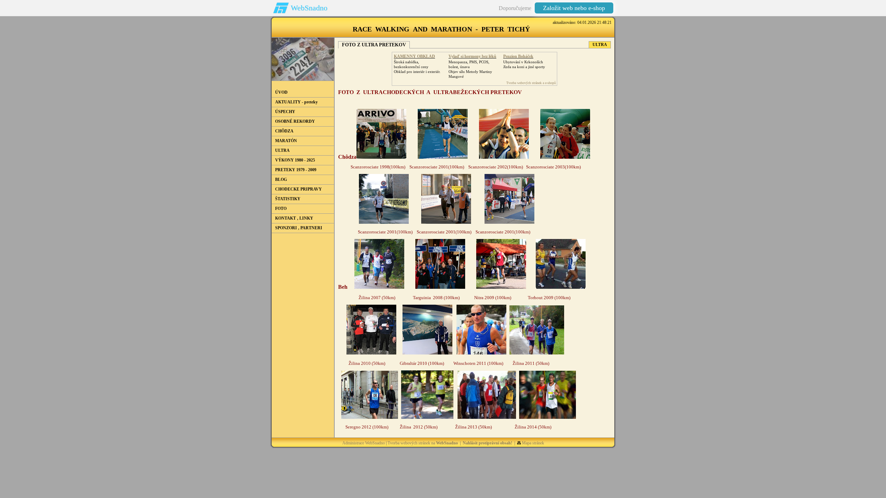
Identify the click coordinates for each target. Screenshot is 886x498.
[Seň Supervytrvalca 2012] (427, 417)
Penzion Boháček (518, 56)
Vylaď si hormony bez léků (472, 56)
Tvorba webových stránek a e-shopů (531, 83)
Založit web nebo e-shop (574, 7)
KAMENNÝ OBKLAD (414, 56)
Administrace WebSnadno (363, 443)
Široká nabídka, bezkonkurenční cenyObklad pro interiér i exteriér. (417, 67)
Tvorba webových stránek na (423, 443)
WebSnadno (309, 7)
